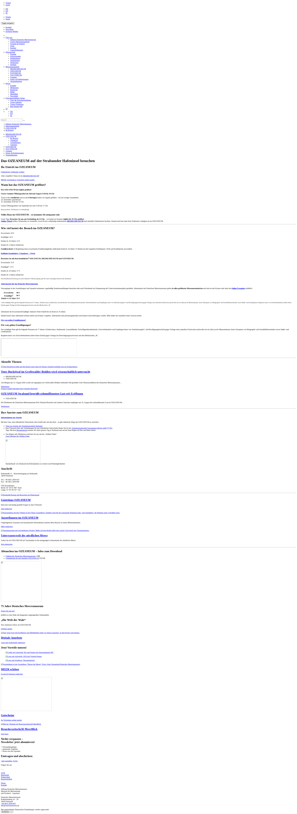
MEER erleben (10, 669)
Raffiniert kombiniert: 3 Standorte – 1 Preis (18, 253)
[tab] (148, 253)
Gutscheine (7, 715)
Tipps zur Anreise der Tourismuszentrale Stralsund (24, 426)
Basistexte (14, 90)
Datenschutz (5, 777)
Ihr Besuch (10, 130)
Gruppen (13, 77)
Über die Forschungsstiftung (20, 100)
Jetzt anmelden (6, 761)
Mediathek (14, 94)
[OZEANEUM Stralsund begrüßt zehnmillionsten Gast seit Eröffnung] (19, 389)
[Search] (24, 120)
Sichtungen (14, 63)
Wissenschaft (10, 52)
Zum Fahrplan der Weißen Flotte (17, 436)
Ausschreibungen (16, 50)
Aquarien (13, 145)
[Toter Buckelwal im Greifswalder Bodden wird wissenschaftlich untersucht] (39, 367)
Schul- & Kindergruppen (19, 79)
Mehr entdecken (7, 527)
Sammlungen (15, 61)
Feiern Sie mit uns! (8, 611)
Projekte (13, 54)
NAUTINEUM (16, 75)
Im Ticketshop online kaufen (11, 720)
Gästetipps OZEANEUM (16, 499)
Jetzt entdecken (6, 509)
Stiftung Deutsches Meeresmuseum (23, 40)
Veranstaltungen (16, 81)
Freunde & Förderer (17, 44)
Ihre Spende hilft (16, 106)
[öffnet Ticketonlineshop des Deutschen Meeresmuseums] (148, 694)
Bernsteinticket (21, 430)
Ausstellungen (15, 143)
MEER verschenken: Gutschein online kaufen (18, 180)
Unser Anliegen (16, 102)
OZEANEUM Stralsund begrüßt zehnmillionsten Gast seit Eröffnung (42, 393)
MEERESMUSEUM (18, 69)
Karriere (13, 48)
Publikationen (15, 58)
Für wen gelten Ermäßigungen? (13, 320)
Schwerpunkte (15, 56)
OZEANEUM (15, 71)
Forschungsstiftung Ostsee (15, 98)
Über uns (9, 38)
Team (12, 46)
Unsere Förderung (17, 104)
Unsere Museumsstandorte (20, 42)
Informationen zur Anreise (11, 418)
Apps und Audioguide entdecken (13, 643)
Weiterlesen (5, 387)
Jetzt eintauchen (7, 544)
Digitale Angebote (11, 637)
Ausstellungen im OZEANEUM (19, 517)
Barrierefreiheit (6, 779)
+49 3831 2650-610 (8, 803)
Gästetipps (14, 140)
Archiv (15, 761)
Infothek (13, 65)
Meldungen (14, 88)
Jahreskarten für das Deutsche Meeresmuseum (19, 284)
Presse (8, 83)
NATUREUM (15, 73)
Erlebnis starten (6, 629)
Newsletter (14, 96)
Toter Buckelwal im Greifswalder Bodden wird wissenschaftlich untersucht (45, 371)
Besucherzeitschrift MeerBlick (19, 729)
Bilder (12, 92)
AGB (3, 773)
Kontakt (13, 86)
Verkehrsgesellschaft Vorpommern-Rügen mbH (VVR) (92, 428)
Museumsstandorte (12, 67)
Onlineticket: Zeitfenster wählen (12, 172)
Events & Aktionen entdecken (12, 674)
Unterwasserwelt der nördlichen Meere (24, 535)
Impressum (5, 775)
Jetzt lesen (4, 734)
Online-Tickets (6, 221)
